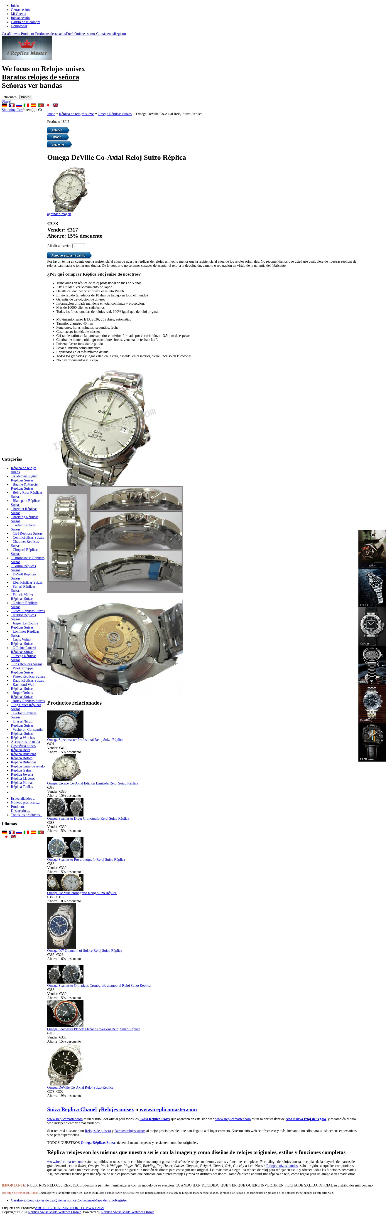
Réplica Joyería (22, 774)
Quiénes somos (85, 34)
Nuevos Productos (22, 34)
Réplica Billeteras (23, 754)
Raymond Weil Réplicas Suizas (22, 687)
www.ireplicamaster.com (168, 1109)
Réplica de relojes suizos (76, 114)
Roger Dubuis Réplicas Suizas (22, 695)
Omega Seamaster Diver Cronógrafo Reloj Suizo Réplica (88, 818)
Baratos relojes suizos (130, 1131)
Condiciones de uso (41, 1200)
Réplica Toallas (22, 787)
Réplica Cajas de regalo (28, 766)
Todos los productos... (26, 815)
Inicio (15, 5)
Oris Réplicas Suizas (26, 664)
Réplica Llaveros (23, 778)
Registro (120, 34)
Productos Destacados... (20, 809)
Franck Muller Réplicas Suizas (22, 597)
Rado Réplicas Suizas (27, 680)
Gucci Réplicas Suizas (28, 611)
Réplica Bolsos (21, 758)
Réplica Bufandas (23, 762)
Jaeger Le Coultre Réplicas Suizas (24, 625)
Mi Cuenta (18, 14)
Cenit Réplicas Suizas (27, 537)
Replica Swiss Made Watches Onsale (54, 1212)
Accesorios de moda (25, 742)
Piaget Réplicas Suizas (28, 676)
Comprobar (19, 26)
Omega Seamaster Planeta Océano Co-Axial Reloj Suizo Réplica (93, 1029)
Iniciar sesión (20, 18)
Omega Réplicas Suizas (115, 114)
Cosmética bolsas (23, 746)
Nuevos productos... (25, 802)
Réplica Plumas (22, 782)
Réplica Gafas (21, 770)
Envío (70, 34)
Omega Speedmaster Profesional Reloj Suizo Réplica (85, 740)
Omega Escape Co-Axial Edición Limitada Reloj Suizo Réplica (92, 783)
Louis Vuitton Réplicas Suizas (22, 642)
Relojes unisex (117, 1109)
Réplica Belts (20, 750)
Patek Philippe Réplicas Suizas (22, 670)
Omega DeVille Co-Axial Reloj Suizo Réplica (80, 1087)
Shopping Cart (12, 110)
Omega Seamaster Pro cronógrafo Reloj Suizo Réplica (86, 859)
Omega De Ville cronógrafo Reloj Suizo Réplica (82, 893)
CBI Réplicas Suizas (26, 533)
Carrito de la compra (25, 22)
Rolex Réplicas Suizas (28, 701)
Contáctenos (105, 34)
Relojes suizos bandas (282, 1166)
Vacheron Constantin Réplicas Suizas (27, 731)
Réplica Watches (23, 738)
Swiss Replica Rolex (155, 1119)
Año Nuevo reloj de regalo (306, 1119)
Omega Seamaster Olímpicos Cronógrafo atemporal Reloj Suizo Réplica (99, 985)
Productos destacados (50, 34)
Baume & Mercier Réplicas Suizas (25, 486)
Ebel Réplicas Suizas (27, 582)
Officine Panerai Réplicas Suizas (23, 650)
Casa (5, 34)
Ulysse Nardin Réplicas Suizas (22, 723)
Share (6, 101)
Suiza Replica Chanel (72, 1109)
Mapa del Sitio (104, 1200)
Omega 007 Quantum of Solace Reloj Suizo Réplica (84, 950)
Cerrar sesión (20, 10)
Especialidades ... (23, 798)
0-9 (101, 1208)
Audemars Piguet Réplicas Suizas (24, 478)
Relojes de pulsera (98, 1131)
